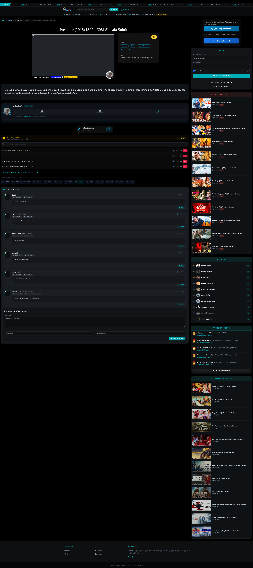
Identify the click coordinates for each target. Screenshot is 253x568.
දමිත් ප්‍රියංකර (201, 333)
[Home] (3, 20)
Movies (77, 14)
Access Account (221, 76)
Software (67, 551)
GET (185, 150)
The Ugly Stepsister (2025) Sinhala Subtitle (226, 194)
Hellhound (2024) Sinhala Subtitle (222, 246)
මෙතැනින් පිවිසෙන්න (203, 335)
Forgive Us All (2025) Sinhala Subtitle (224, 115)
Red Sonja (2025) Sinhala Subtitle (223, 181)
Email (98, 330)
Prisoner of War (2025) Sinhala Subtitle (224, 155)
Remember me (200, 71)
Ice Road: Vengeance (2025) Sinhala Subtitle (226, 220)
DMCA (99, 554)
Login (127, 9)
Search (114, 9)
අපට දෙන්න (163, 14)
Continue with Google (221, 86)
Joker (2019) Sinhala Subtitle (221, 478)
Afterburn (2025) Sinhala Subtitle (222, 141)
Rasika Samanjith (203, 348)
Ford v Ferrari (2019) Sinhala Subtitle (224, 518)
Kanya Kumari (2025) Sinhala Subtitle (224, 413)
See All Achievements (222, 370)
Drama (133, 46)
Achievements (149, 14)
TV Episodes (91, 14)
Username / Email (200, 55)
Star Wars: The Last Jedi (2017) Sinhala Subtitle (227, 439)
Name (6, 330)
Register (229, 82)
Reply (182, 207)
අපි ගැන (67, 554)
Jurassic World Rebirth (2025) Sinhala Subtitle (227, 233)
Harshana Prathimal (203, 340)
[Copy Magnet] (181, 150)
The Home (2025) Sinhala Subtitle (223, 207)
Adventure (124, 46)
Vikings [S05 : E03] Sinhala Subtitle (232, 4)
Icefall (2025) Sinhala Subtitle (221, 102)
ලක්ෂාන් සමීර (57, 77)
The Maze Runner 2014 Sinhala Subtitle (224, 426)
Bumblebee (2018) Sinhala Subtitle (87, 4)
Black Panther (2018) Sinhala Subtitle (117, 4)
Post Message (178, 338)
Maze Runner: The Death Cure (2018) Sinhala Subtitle (229, 465)
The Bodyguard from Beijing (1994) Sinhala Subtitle (228, 128)
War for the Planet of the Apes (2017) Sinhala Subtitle (153, 4)
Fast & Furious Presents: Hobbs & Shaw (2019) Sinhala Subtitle (195, 4)
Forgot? (247, 71)
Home (68, 14)
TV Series (105, 14)
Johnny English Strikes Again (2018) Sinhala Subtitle (229, 504)
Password (198, 62)
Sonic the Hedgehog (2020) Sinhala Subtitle (226, 531)
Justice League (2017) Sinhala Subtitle (57, 4)
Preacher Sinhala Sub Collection (21, 172)
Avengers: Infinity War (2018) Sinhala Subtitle (23, 4)
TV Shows (140, 50)
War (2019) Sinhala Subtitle (220, 491)
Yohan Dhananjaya (18, 234)
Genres (131, 50)
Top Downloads (120, 14)
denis (14, 272)
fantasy (123, 50)
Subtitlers (136, 14)
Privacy (99, 551)
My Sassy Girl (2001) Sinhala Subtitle (224, 387)
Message (8, 315)
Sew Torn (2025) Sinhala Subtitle (222, 400)
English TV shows (143, 46)
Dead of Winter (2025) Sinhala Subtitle (224, 168)
